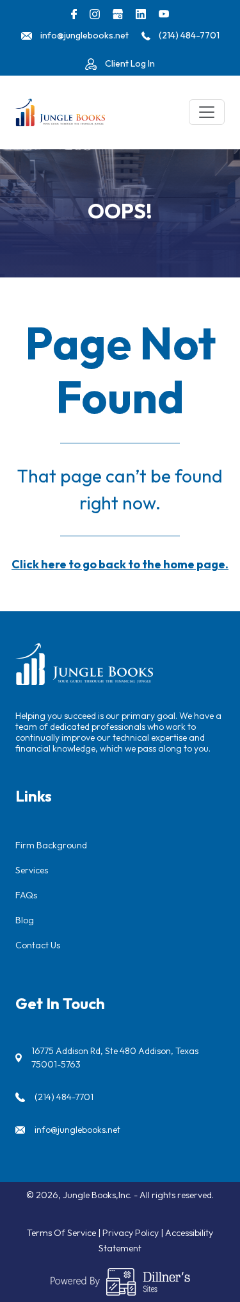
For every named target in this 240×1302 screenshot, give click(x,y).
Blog (24, 920)
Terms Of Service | (64, 1233)
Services (31, 870)
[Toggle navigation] (207, 112)
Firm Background (51, 845)
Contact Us (37, 945)
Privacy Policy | (133, 1233)
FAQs (26, 895)
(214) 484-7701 (64, 1097)
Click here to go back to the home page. (120, 564)
